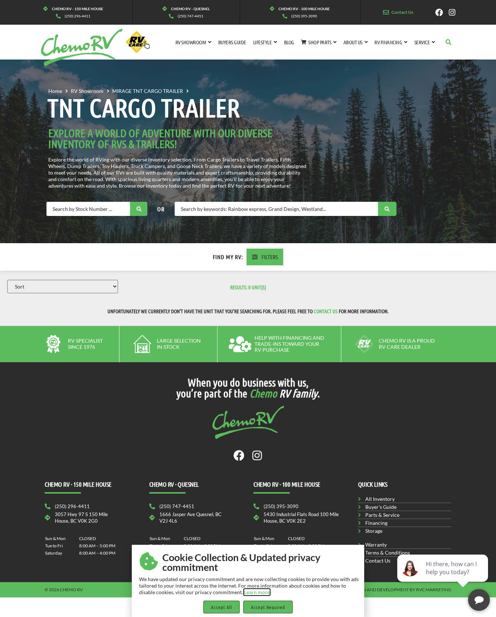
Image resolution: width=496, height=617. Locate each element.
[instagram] (454, 12)
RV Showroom (87, 91)
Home (55, 91)
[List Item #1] (441, 12)
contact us (326, 311)
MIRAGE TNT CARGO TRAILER (147, 91)
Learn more (257, 592)
